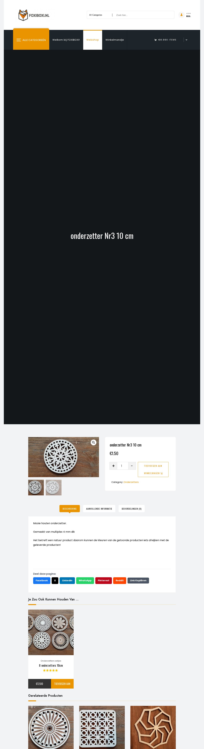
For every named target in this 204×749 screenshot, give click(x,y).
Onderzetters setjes (51, 660)
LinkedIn (67, 580)
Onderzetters (131, 482)
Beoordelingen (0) (132, 508)
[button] (93, 442)
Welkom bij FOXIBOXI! (66, 39)
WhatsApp (85, 580)
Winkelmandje (115, 39)
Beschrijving (70, 508)
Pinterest (103, 580)
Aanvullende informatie (99, 508)
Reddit (120, 580)
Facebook (42, 580)
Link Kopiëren (138, 580)
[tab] (69, 508)
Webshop (92, 39)
